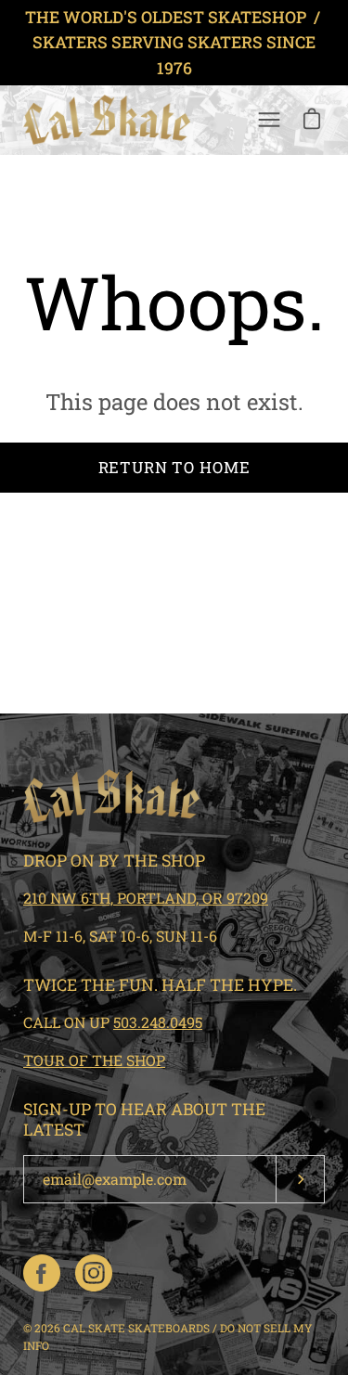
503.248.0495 (157, 1022)
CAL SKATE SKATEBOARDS (136, 1327)
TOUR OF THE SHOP (94, 1060)
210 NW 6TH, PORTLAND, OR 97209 (145, 897)
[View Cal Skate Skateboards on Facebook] (41, 1272)
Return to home (174, 467)
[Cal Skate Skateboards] (106, 120)
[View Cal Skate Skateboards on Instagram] (93, 1272)
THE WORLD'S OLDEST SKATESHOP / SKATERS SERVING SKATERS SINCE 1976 (174, 42)
